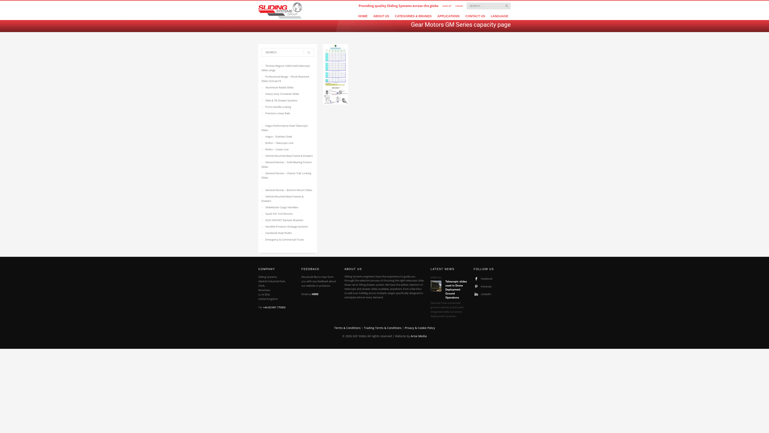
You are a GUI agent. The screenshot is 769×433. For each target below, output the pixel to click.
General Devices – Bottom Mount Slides (288, 190)
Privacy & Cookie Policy (420, 328)
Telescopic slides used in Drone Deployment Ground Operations (456, 289)
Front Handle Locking (278, 107)
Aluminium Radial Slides (279, 87)
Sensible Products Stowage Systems (286, 226)
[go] (507, 5)
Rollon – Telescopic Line (279, 143)
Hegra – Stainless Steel (278, 136)
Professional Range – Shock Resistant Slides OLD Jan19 (285, 79)
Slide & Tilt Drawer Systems (281, 100)
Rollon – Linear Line (277, 149)
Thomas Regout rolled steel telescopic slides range (285, 68)
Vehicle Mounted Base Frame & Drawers (289, 156)
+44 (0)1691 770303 (274, 307)
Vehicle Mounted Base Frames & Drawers (282, 199)
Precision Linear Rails (277, 113)
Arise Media (419, 336)
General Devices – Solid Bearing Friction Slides (286, 164)
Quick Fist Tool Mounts (279, 213)
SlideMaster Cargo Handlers (281, 207)
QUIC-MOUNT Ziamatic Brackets (284, 220)
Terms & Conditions (347, 328)
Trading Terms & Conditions (383, 328)
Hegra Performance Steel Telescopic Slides (284, 128)
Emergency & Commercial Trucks (284, 239)
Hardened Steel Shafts (278, 233)
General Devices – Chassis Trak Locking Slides (286, 175)
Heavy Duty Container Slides (282, 94)
